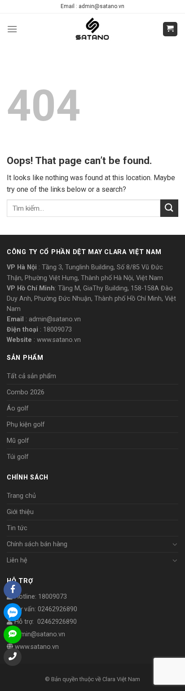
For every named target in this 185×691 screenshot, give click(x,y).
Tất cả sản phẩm (31, 376)
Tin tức (17, 528)
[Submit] (169, 208)
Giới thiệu (20, 512)
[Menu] (12, 29)
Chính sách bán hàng (37, 544)
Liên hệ (17, 560)
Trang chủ (21, 496)
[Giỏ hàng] (170, 29)
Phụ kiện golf (26, 424)
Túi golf (18, 457)
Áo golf (18, 408)
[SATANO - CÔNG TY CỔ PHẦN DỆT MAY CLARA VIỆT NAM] (92, 29)
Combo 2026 (25, 392)
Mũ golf (18, 441)
